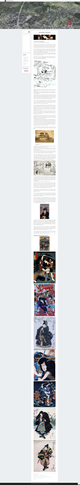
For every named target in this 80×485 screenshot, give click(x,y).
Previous (0, 15)
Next (79, 15)
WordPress (39, 483)
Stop (79, 2)
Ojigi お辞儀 (24, 58)
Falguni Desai (47, 483)
